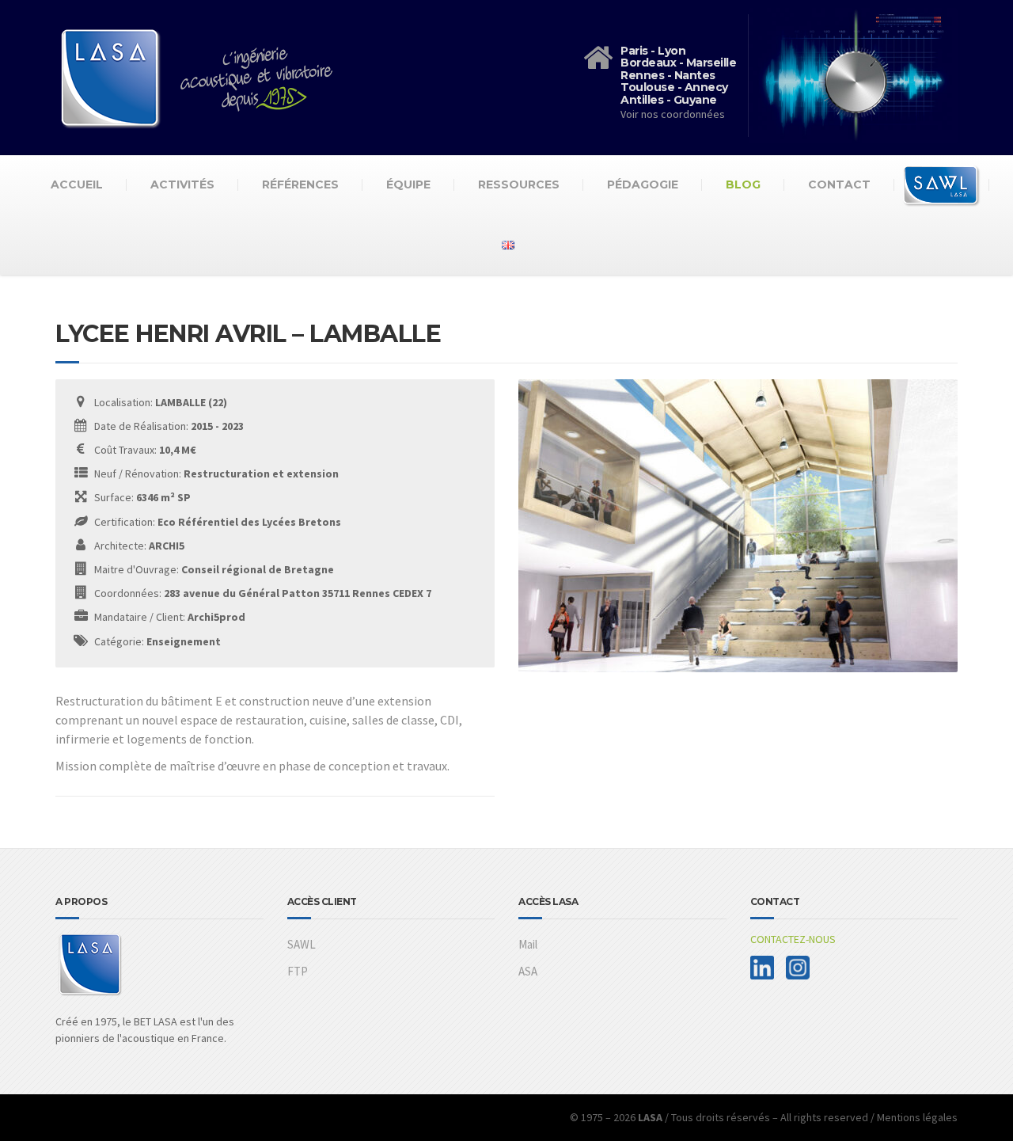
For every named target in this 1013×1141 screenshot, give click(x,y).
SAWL (301, 944)
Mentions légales (917, 1117)
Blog (743, 184)
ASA (527, 971)
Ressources (519, 184)
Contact (839, 184)
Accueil (77, 184)
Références (300, 184)
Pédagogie (642, 184)
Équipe (408, 184)
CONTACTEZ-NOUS (793, 939)
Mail (527, 944)
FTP (297, 971)
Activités (182, 184)
